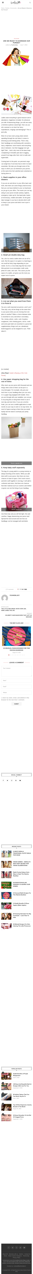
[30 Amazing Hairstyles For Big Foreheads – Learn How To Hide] (6, 916)
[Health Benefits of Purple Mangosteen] (6, 1076)
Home (2, 8)
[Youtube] (20, 780)
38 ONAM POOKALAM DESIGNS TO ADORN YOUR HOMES (21, 884)
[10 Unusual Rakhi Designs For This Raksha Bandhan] (16, 636)
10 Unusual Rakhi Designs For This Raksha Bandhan (22, 894)
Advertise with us (13, 1254)
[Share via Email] (25, 589)
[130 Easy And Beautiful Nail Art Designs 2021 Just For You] (6, 1086)
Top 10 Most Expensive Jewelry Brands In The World (22, 1105)
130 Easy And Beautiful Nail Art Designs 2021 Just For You (22, 1085)
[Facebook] (3, 780)
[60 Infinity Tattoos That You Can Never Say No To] (6, 1097)
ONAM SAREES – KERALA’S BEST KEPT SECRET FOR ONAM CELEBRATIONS (21, 863)
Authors (21, 1254)
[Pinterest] (16, 780)
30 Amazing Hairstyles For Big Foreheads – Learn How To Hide (22, 915)
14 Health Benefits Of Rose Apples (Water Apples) (21, 904)
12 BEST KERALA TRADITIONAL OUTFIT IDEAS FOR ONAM (22, 853)
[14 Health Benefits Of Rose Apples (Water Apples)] (6, 905)
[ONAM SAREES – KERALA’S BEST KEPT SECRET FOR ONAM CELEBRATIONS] (6, 864)
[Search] (30, 2)
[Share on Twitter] (22, 589)
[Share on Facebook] (20, 589)
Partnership (26, 1255)
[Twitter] (8, 780)
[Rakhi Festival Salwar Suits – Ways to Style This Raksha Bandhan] (6, 874)
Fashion (7, 8)
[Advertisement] (17, 25)
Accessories (13, 8)
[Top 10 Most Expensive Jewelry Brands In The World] (6, 1107)
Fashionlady (14, 45)
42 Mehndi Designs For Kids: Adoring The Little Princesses (22, 925)
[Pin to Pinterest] (24, 589)
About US (5, 1254)
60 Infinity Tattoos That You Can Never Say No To (21, 1095)
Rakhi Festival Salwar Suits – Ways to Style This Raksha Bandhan (21, 874)
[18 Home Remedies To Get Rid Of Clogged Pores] (6, 1117)
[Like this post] (18, 589)
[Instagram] (12, 780)
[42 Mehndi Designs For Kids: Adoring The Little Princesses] (6, 926)
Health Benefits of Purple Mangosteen (20, 1074)
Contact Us (27, 1254)
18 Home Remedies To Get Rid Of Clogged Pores (22, 1116)
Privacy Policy (16, 1257)
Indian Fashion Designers (15, 1255)
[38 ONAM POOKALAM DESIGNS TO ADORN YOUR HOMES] (6, 885)
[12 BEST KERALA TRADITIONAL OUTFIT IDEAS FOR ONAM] (6, 854)
